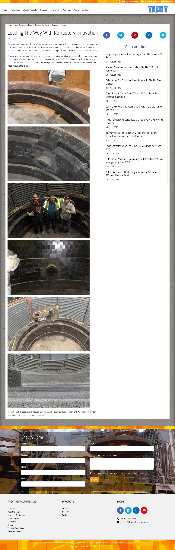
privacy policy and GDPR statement (133, 473)
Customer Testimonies (17, 515)
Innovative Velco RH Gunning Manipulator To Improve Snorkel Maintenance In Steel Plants (132, 134)
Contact (85, 9)
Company (24, 455)
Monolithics (15, 9)
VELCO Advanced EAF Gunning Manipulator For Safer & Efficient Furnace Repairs (133, 173)
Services (43, 9)
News (76, 9)
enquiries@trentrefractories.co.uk (159, 1)
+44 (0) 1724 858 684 (131, 1)
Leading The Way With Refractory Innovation (51, 25)
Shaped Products (30, 9)
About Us (11, 508)
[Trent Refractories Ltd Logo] (158, 9)
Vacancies (12, 521)
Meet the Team (14, 511)
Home (5, 9)
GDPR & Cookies (14, 531)
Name (23, 443)
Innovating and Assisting (61, 9)
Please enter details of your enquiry (104, 455)
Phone (23, 466)
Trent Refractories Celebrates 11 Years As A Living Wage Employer (134, 121)
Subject (93, 443)
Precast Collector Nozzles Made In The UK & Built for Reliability (133, 68)
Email (23, 478)
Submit (94, 479)
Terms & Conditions (16, 528)
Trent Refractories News (24, 25)
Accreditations (13, 518)
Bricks (64, 515)
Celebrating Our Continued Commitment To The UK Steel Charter (134, 82)
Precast (65, 508)
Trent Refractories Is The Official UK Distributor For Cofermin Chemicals (132, 95)
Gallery (10, 525)
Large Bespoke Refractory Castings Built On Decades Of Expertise (134, 55)
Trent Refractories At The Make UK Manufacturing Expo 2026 (133, 147)
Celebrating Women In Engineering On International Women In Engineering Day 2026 (135, 160)
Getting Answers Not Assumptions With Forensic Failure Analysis (134, 108)
